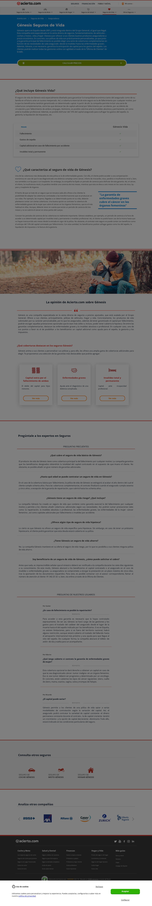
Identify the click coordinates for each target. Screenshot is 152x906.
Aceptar (125, 891)
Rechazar (99, 886)
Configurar (125, 900)
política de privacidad (27, 896)
